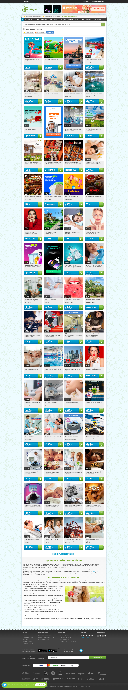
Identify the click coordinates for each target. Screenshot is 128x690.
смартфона (95, 571)
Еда (25, 19)
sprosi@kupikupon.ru (87, 635)
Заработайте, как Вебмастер (46, 637)
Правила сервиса (27, 641)
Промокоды (98, 19)
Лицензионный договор (65, 637)
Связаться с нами (85, 637)
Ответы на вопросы (28, 643)
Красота (30, 19)
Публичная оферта (64, 639)
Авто (65, 19)
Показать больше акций (63, 554)
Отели (56, 19)
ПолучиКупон (90, 19)
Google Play (52, 650)
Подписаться (40, 684)
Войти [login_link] (87, 1)
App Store (42, 650)
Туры (61, 19)
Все (23, 19)
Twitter (103, 636)
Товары (77, 19)
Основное (25, 635)
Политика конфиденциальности (68, 641)
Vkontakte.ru (100, 636)
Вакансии (25, 639)
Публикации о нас (28, 637)
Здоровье (37, 19)
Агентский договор (64, 635)
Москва (26, 1)
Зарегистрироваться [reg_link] (99, 1)
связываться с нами (51, 620)
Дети (51, 19)
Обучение (71, 19)
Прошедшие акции (43, 639)
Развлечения (45, 19)
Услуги (82, 19)
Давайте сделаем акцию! (45, 635)
